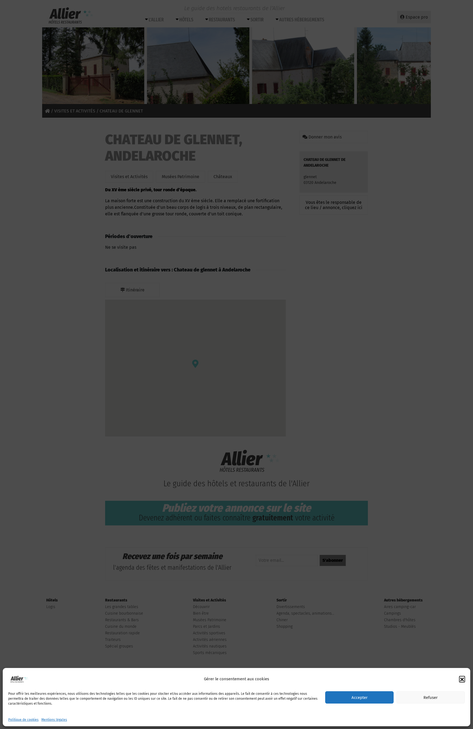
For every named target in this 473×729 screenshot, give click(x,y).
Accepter (359, 697)
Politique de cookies (23, 720)
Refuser (430, 697)
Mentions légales (54, 720)
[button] (462, 679)
